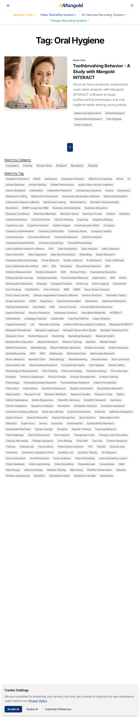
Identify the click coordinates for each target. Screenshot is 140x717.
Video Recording (63, 464)
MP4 (42, 353)
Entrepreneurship (47, 277)
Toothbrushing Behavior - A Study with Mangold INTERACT (101, 71)
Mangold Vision (15, 335)
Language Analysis (35, 318)
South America (14, 417)
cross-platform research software (25, 248)
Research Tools (23, 15)
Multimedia (56, 353)
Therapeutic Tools (84, 434)
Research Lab (32, 394)
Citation (110, 213)
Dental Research (115, 113)
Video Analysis (83, 124)
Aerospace (51, 178)
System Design (43, 429)
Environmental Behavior (74, 277)
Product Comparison (32, 376)
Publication (12, 388)
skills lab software (52, 411)
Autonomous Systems (88, 190)
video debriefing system (113, 458)
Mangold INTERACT (121, 324)
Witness (121, 469)
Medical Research (47, 341)
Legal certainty (101, 318)
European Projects (61, 283)
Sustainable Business (18, 429)
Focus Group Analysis (96, 289)
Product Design (57, 376)
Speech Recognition (63, 417)
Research (77, 165)
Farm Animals (51, 289)
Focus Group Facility (17, 295)
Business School (92, 213)
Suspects (56, 423)
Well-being (76, 469)
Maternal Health (105, 335)
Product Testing (109, 376)
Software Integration (121, 411)
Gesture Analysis (92, 295)
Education (66, 266)
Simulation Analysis (85, 405)
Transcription (45, 446)
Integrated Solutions (65, 312)
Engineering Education (103, 271)
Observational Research (88, 118)
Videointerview (86, 464)
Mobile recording (94, 347)
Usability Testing (87, 452)
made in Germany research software (84, 324)
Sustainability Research (100, 423)
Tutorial (93, 165)
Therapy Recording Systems (68, 20)
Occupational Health (73, 365)
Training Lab (27, 446)
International (13, 318)
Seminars (115, 400)
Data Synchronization (63, 254)
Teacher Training (81, 429)
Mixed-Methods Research (65, 347)
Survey (43, 423)
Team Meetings (15, 434)
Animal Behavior (15, 184)
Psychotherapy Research (75, 382)
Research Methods (55, 394)
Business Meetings (45, 213)
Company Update (101, 231)
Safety (120, 394)
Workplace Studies (85, 475)
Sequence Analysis (42, 405)
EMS (63, 271)
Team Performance (39, 434)
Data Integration (37, 254)
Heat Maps (39, 306)
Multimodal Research (102, 353)
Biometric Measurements (104, 202)
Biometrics (12, 207)
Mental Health (108, 341)
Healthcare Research (114, 301)
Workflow (39, 475)
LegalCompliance (16, 324)
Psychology (12, 382)
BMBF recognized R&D (35, 207)
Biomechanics (78, 202)
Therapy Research (42, 440)
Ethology (42, 283)
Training (10, 446)
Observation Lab (15, 365)
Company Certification (51, 231)
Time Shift (82, 440)
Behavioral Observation (87, 113)
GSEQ (32, 301)
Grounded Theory (116, 295)
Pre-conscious (119, 370)
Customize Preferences (58, 709)
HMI (52, 306)
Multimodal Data (76, 353)
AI (129, 178)
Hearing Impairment (17, 306)
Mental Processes (16, 347)
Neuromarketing (78, 359)
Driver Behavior (50, 260)
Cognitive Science (38, 225)
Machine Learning (49, 324)
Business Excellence (17, 213)
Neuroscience (99, 359)
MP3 (32, 353)
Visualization (107, 464)
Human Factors (67, 306)
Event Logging (100, 283)
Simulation (64, 405)
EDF (54, 266)
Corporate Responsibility (20, 242)
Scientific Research (95, 400)
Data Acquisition (67, 248)
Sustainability (74, 423)
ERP (112, 277)
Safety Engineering (17, 400)
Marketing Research (80, 335)
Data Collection (110, 248)
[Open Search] (132, 5)
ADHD (36, 178)
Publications (30, 388)
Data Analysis (89, 248)
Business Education (96, 207)
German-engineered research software (56, 295)
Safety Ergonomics (42, 400)
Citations (124, 213)
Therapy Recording (17, 440)
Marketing (58, 335)
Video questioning (39, 464)
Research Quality (80, 394)
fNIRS (76, 289)
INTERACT (116, 312)
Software (100, 411)
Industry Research (39, 312)
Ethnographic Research (19, 283)
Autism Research (15, 190)
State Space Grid (109, 417)
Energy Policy (78, 271)
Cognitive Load (14, 225)
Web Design (13, 469)
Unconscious (117, 446)
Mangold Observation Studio (79, 330)
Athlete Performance (62, 184)
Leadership (57, 318)
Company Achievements (20, 231)
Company (12, 165)
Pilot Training (49, 370)
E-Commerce (94, 260)
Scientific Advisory (68, 400)
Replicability (13, 394)
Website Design (33, 469)
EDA (44, 266)
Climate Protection (16, 219)
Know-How (79, 60)
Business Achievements (66, 207)
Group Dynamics (15, 301)
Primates (11, 376)
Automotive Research (59, 190)
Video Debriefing (85, 458)
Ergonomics (99, 277)
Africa (119, 178)
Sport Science (87, 417)
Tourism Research (116, 440)
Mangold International (18, 330)
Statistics (11, 423)
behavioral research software (22, 202)
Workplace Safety (59, 475)
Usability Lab (65, 452)
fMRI (66, 289)
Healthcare (91, 301)
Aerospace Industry (72, 178)
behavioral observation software (80, 196)
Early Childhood (115, 260)
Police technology (71, 370)
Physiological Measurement (22, 370)
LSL (32, 324)
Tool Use (97, 440)
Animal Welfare (37, 184)
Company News (77, 231)
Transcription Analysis (70, 446)
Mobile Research (118, 347)
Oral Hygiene (113, 118)
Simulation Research (112, 405)
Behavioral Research (115, 196)
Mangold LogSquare (47, 330)
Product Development (82, 376)
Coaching (82, 219)
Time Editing (64, 440)
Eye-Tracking (13, 289)
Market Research (38, 335)
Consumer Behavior (39, 237)
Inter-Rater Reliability (93, 312)
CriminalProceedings (80, 242)
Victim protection (16, 458)
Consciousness (15, 237)
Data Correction (15, 254)
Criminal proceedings (51, 242)
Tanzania (62, 429)
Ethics (122, 277)
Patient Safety (116, 365)
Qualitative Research (54, 388)
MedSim (91, 341)
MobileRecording (16, 353)
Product (61, 165)
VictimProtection (39, 458)
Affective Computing (100, 178)
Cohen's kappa (61, 225)
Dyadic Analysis (72, 260)
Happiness (46, 301)
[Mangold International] (70, 5)
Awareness (123, 190)
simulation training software (22, 411)
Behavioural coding (55, 202)
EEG (107, 266)
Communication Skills (86, 225)
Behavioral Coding (16, 196)
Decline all (32, 709)
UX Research (109, 452)
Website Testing (56, 469)
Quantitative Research (110, 388)
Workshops (106, 475)
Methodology (38, 347)
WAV (122, 464)
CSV (51, 248)
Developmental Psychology (21, 260)
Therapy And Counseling (113, 434)
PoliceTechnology (96, 370)
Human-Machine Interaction (96, 306)
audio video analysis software (95, 184)
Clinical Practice (40, 219)
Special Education (37, 417)
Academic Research (17, 178)
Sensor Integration (16, 405)
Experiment (119, 283)
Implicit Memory (15, 312)
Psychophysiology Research (40, 382)
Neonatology (56, 359)
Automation (36, 190)
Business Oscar (69, 213)
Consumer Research (66, 237)
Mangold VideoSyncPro (114, 330)
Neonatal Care (37, 359)
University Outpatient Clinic (38, 452)
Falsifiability (32, 289)
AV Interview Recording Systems (103, 15)
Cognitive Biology (102, 219)
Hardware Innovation (69, 301)
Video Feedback (15, 464)
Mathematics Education (19, 341)
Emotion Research (46, 271)
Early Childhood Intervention (22, 266)
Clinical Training (63, 219)
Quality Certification (81, 388)
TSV (90, 446)
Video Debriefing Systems (57, 15)
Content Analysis (92, 237)
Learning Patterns (78, 318)
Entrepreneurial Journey (19, 277)
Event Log (82, 283)
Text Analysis (61, 434)
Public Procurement (105, 382)
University (12, 452)
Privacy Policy (38, 701)
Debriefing (86, 254)
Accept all (13, 709)
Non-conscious (120, 359)
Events (27, 165)
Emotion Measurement (18, 271)
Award (109, 190)
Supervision (28, 423)
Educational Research (88, 266)
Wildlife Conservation (99, 469)
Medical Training (72, 341)
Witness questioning (18, 475)
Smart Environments (78, 411)
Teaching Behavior (105, 429)
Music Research (15, 359)
